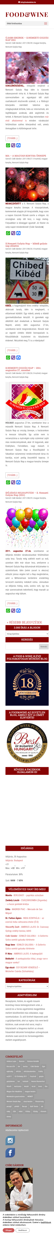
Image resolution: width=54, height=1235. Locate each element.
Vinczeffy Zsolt (12, 927)
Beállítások (22, 1230)
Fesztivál (37, 159)
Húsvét (9, 1086)
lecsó (33, 1086)
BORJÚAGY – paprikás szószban (28, 895)
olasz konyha (27, 1101)
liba (46, 1086)
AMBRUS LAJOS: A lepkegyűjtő (28, 953)
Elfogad (9, 1230)
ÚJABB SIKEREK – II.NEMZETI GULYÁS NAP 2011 (27, 38)
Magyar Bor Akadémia (14, 1092)
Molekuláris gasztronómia (16, 1097)
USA (14, 1111)
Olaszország (39, 1101)
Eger (43, 1066)
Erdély (40, 1071)
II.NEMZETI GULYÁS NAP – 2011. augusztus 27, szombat (23, 369)
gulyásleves (11, 1081)
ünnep (9, 1117)
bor (19, 1066)
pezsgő (9, 1106)
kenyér (26, 1086)
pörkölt (16, 1106)
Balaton (21, 1061)
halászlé (25, 1081)
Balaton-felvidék (33, 1061)
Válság (35, 1111)
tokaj (8, 1111)
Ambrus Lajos (11, 1061)
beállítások (46, 1222)
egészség (10, 1071)
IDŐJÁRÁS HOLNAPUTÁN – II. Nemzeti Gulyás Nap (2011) (26, 493)
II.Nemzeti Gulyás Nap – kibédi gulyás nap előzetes (26, 244)
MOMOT (30, 1097)
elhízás (18, 1071)
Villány (27, 1111)
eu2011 (9, 1076)
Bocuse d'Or (11, 1066)
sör (42, 1106)
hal (19, 1081)
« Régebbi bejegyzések (24, 622)
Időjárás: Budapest (14, 860)
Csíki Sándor (16, 43)
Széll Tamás (34, 1106)
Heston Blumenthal (38, 1081)
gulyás (41, 1076)
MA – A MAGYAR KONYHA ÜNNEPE (25, 155)
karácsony (17, 1086)
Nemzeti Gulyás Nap (13, 47)
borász (25, 1066)
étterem (43, 1111)
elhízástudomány (30, 1071)
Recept (24, 1106)
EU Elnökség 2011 (21, 1076)
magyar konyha (40, 43)
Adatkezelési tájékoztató (17, 1130)
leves (40, 1086)
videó (20, 1111)
